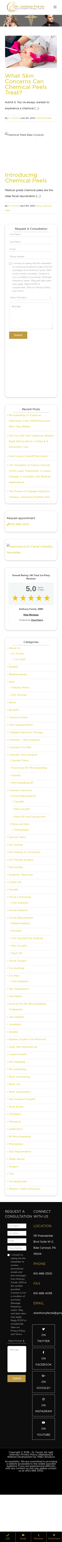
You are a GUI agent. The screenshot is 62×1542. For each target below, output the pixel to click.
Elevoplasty (16, 867)
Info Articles (19, 694)
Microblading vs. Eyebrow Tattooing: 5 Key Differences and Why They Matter (29, 421)
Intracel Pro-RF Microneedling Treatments (27, 1006)
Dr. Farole (13, 118)
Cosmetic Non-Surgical (23, 754)
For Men (14, 975)
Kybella (16, 775)
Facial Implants (18, 910)
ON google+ (44, 1385)
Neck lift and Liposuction (30, 816)
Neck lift (17, 953)
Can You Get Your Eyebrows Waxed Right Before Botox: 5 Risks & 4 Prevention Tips (31, 441)
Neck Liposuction (19, 1091)
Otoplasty (15, 1114)
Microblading (17, 1061)
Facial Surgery (18, 960)
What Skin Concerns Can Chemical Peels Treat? (26, 84)
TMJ (11, 1173)
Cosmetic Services (20, 790)
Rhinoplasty (21, 829)
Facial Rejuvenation (24, 795)
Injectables (15, 996)
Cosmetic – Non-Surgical (24, 739)
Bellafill (13, 666)
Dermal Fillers (20, 760)
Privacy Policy (29, 1454)
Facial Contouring (20, 897)
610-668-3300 (19, 524)
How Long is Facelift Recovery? (28, 456)
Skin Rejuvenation (20, 1151)
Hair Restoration (19, 988)
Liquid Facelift (18, 1054)
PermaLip (15, 1121)
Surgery (14, 1166)
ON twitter (43, 1338)
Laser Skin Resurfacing (23, 1046)
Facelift (19, 801)
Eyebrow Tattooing (21, 874)
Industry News (20, 687)
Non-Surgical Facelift (22, 1099)
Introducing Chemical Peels (26, 177)
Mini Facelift (22, 809)
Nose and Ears (20, 824)
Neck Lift (14, 1084)
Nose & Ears (16, 1106)
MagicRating (37, 620)
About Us (14, 648)
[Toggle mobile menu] (55, 7)
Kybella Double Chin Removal (27, 1039)
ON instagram (43, 1408)
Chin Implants (20, 902)
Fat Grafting (16, 968)
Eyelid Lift (15, 882)
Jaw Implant (16, 1017)
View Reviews (31, 614)
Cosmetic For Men (20, 747)
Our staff (19, 659)
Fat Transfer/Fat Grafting (27, 938)
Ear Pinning (16, 844)
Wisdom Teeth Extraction (24, 1188)
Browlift (14, 709)
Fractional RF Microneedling (29, 767)
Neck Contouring (19, 1076)
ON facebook (44, 1361)
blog (39, 206)
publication (16, 1129)
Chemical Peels (44, 118)
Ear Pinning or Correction (24, 852)
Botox (12, 702)
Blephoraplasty (21, 923)
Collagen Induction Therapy (26, 732)
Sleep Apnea (17, 1158)
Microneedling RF (22, 782)
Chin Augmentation (21, 724)
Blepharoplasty (18, 674)
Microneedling (17, 1069)
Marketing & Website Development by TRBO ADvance (31, 1455)
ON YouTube (43, 1431)
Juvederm (15, 1024)
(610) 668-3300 (34, 1470)
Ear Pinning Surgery (21, 859)
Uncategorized (18, 1181)
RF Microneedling (20, 1136)
